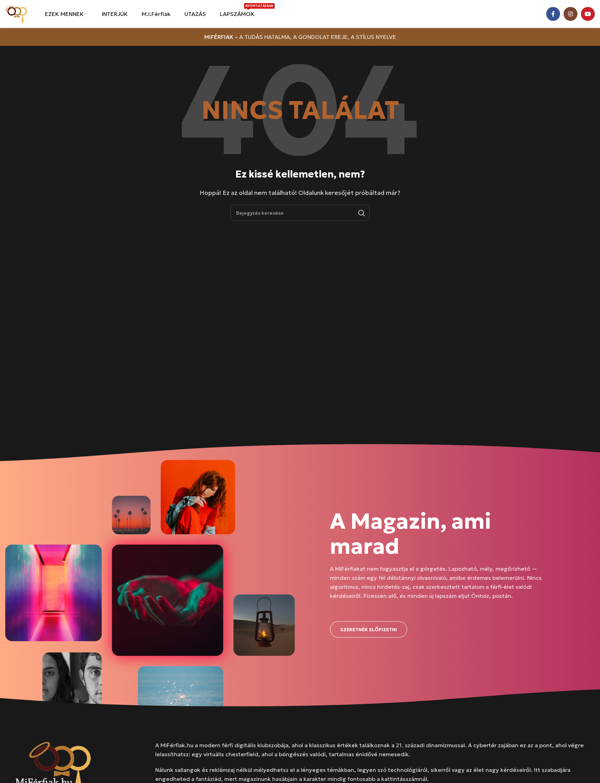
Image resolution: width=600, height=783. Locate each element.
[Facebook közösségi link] (553, 14)
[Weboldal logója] (16, 13)
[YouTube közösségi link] (588, 14)
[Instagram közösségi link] (570, 14)
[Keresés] (361, 213)
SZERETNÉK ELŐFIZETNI (368, 629)
